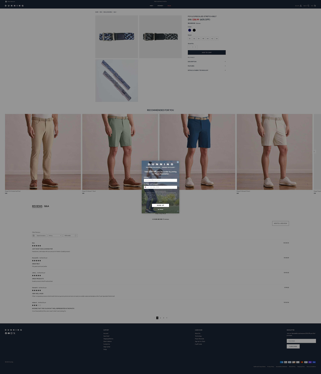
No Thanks (160, 209)
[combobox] (146, 187)
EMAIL (146, 177)
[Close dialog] (178, 162)
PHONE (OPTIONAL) (151, 184)
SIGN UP (160, 205)
